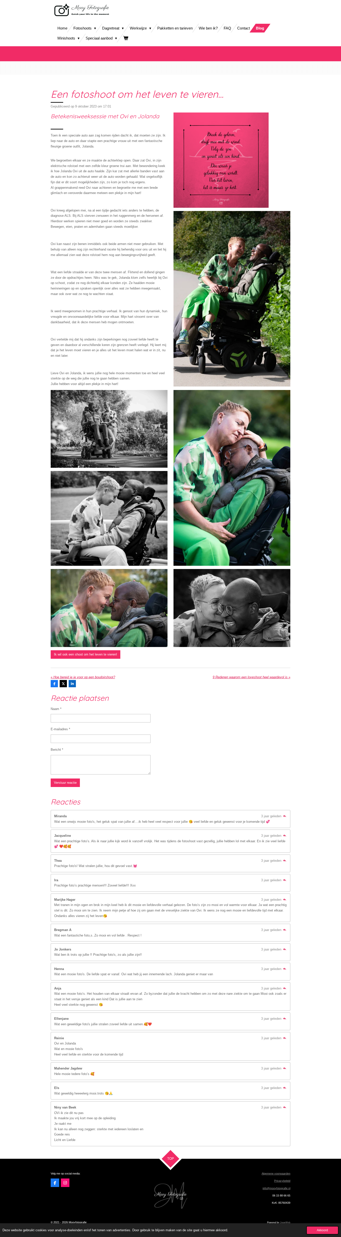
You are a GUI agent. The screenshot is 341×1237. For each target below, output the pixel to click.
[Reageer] (284, 816)
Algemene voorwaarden (276, 1173)
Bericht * (57, 750)
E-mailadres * (60, 729)
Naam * (56, 709)
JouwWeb (285, 1222)
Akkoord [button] (322, 1230)
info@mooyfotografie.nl (276, 1188)
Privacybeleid (282, 1180)
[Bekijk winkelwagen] (125, 38)
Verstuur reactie (65, 782)
